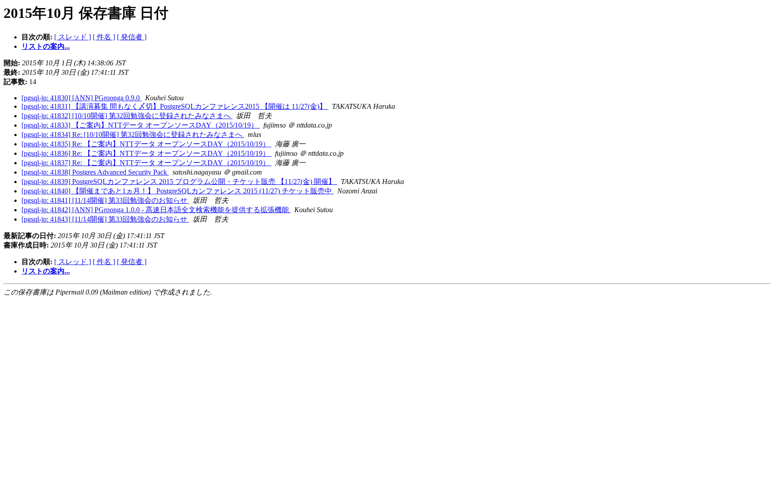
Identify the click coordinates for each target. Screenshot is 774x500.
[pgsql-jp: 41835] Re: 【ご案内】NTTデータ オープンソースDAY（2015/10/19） (146, 144)
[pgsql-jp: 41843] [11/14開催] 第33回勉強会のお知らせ (105, 219)
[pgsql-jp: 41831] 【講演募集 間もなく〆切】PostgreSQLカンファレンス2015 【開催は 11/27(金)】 (175, 106)
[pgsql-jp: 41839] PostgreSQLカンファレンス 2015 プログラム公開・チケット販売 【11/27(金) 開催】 (179, 181)
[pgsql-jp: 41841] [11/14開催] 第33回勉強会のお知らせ (105, 200)
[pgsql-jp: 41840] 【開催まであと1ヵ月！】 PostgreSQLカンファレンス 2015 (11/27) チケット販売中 (178, 191)
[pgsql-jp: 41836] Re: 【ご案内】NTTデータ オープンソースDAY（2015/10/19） (146, 153)
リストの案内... (46, 46)
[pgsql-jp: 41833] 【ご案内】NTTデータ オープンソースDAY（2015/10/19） (141, 125)
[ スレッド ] (72, 37)
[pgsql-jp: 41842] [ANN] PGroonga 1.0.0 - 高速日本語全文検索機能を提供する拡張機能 (156, 210)
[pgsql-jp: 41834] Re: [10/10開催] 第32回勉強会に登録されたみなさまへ (133, 134)
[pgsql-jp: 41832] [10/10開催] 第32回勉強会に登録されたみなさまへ (127, 116)
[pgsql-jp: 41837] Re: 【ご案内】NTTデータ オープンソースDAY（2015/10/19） (146, 163)
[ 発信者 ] (131, 37)
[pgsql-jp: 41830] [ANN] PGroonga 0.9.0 (82, 98)
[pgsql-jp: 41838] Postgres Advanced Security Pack (95, 172)
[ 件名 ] (104, 37)
